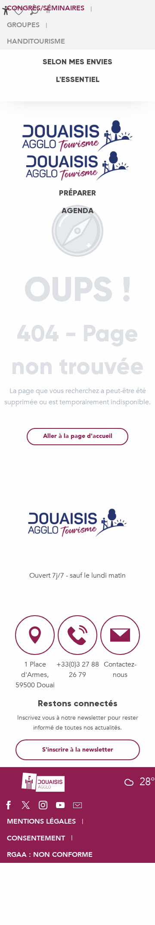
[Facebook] (8, 808)
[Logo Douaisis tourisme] (77, 523)
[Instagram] (43, 808)
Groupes (23, 25)
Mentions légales (41, 821)
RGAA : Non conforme (50, 854)
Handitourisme (36, 41)
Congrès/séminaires (45, 8)
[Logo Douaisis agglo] (43, 782)
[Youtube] (60, 808)
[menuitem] (77, 61)
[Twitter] (26, 808)
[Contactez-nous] (77, 808)
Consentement (36, 838)
